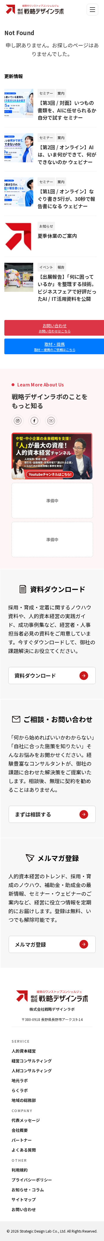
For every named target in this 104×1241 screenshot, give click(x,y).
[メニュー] (92, 9)
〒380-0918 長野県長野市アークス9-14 (52, 1019)
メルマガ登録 (30, 944)
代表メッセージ (26, 1120)
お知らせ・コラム (28, 1190)
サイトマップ (24, 1199)
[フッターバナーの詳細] (52, 456)
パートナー (22, 1140)
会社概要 (20, 1130)
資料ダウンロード (35, 675)
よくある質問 (24, 1150)
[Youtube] (51, 421)
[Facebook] (34, 421)
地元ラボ (20, 1080)
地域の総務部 (24, 1100)
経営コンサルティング (32, 1061)
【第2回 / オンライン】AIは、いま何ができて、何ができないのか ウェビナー (67, 154)
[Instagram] (18, 421)
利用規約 (20, 1170)
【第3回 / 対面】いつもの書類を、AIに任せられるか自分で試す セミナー (67, 110)
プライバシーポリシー (32, 1180)
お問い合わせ (24, 1209)
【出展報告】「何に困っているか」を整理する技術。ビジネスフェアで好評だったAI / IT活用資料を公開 (67, 288)
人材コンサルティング (32, 1070)
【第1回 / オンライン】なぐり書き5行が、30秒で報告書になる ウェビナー (66, 199)
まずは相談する (33, 814)
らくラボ (20, 1090)
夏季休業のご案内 (57, 235)
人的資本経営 (24, 1051)
